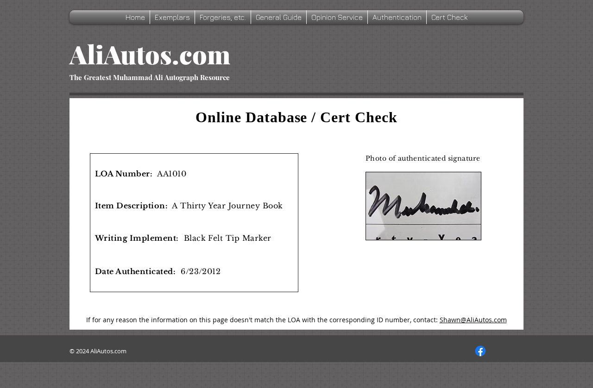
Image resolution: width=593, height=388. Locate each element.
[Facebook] (480, 351)
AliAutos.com (149, 54)
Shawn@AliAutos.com (473, 319)
